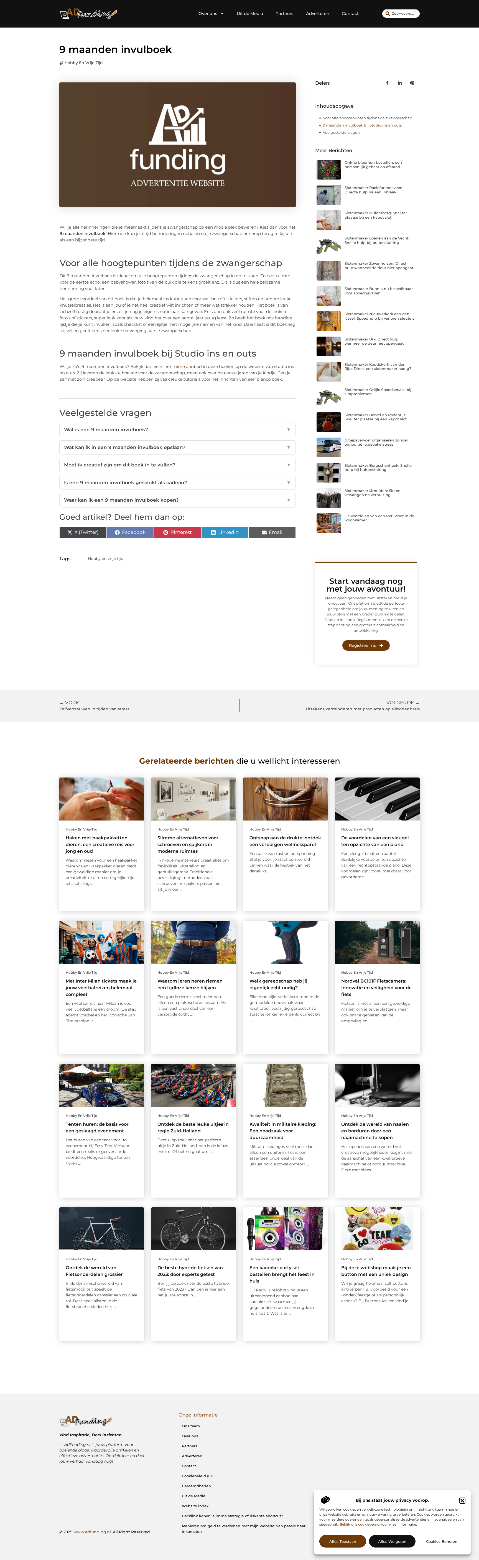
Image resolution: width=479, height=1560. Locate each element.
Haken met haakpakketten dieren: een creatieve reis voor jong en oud (100, 844)
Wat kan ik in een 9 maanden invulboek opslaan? (177, 447)
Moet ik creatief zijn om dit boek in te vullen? (177, 465)
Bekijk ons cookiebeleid (359, 1524)
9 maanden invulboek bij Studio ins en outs (362, 125)
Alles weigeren (392, 1541)
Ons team (191, 1426)
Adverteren (317, 13)
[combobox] (401, 13)
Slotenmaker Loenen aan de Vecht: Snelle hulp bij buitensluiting (377, 240)
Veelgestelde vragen (341, 132)
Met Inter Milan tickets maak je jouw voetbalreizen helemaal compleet (101, 987)
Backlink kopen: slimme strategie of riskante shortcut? (232, 1516)
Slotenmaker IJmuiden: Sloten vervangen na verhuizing (373, 492)
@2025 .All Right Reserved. (105, 1532)
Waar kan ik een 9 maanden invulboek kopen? (177, 500)
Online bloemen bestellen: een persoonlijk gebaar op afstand (373, 164)
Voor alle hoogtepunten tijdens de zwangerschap (367, 118)
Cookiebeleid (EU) (198, 1476)
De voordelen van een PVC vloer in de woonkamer (379, 518)
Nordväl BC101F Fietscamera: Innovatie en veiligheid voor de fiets (376, 987)
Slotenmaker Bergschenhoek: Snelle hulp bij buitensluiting (378, 467)
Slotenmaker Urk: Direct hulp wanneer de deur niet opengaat (374, 341)
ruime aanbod (186, 366)
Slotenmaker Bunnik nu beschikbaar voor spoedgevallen (379, 290)
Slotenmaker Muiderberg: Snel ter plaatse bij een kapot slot (376, 215)
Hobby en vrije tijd (84, 62)
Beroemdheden (196, 1486)
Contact (350, 13)
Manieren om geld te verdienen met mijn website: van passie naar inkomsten (243, 1529)
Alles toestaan (342, 1541)
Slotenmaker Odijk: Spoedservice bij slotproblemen (378, 391)
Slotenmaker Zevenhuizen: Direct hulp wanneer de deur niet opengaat (379, 265)
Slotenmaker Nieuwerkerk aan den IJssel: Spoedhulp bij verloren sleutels (379, 316)
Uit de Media (250, 13)
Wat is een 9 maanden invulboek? (177, 429)
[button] (462, 1500)
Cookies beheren (441, 1541)
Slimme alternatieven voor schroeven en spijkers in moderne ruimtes (187, 844)
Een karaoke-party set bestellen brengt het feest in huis (282, 1274)
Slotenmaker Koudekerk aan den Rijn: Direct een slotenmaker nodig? (378, 366)
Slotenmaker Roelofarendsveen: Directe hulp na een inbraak (374, 189)
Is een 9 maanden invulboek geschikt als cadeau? (177, 482)
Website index (195, 1506)
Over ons (207, 13)
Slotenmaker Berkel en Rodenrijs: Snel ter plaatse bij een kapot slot (376, 417)
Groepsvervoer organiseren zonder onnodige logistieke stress (376, 442)
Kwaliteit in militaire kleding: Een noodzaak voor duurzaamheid (282, 1131)
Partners (285, 13)
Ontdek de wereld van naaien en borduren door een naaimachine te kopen (375, 1131)
